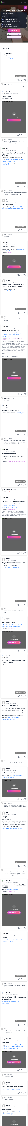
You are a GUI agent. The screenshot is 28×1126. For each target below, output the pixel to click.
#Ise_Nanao (19, 159)
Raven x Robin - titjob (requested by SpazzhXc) (14, 998)
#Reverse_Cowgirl (17, 828)
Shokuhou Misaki (12, 509)
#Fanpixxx (18, 504)
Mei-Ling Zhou (11, 891)
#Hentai (4, 940)
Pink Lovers (6, 1042)
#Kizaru (18, 1089)
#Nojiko (11, 208)
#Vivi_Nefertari (21, 207)
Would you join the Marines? (12, 1086)
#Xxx (14, 940)
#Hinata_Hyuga (19, 413)
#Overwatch (10, 889)
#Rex (10, 251)
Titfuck (4, 937)
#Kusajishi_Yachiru (7, 161)
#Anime (10, 1048)
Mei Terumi (11, 338)
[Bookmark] (22, 80)
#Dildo (21, 208)
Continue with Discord (15, 37)
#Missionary (5, 626)
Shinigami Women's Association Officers (13, 154)
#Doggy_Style (5, 336)
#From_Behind (12, 717)
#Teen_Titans (5, 1003)
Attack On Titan (12, 461)
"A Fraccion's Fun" (8, 773)
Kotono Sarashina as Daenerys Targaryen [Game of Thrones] (13, 285)
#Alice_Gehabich (7, 625)
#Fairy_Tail (15, 1048)
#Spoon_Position (10, 1089)
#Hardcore (5, 58)
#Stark (16, 775)
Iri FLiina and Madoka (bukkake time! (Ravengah (13, 661)
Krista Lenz (19, 461)
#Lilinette (20, 775)
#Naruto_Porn (20, 940)
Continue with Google (15, 34)
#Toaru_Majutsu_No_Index (9, 507)
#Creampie (18, 626)
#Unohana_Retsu (11, 159)
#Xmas (13, 506)
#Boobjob (10, 942)
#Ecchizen (4, 1048)
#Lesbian (16, 208)
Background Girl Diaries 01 (11, 706)
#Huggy (18, 717)
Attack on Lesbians (9, 454)
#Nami (14, 207)
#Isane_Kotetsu (6, 567)
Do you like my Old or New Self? (13, 563)
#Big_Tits (20, 625)
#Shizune (4, 942)
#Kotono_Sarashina (7, 291)
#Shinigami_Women (7, 163)
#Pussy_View (5, 165)
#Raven (13, 1001)
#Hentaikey (5, 251)
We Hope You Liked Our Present (13, 501)
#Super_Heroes (6, 1001)
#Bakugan (15, 625)
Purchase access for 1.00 (14, 119)
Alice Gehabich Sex (9, 622)
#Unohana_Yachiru (16, 567)
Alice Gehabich (11, 628)
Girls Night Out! (7, 204)
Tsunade (10, 252)
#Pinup (16, 889)
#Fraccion (4, 777)
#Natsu (4, 1047)
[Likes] (25, 80)
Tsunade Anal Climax (9, 247)
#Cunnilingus (11, 777)
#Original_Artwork (11, 1047)
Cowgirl (4, 817)
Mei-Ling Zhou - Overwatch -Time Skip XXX (14, 886)
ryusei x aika (6, 96)
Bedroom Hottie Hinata (10, 410)
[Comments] (19, 80)
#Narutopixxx (21, 249)
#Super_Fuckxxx (12, 58)
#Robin (17, 1001)
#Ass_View (15, 161)
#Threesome (5, 208)
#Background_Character (9, 719)
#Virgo (17, 1045)
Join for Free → (14, 30)
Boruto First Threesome (10, 330)
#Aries (10, 828)
